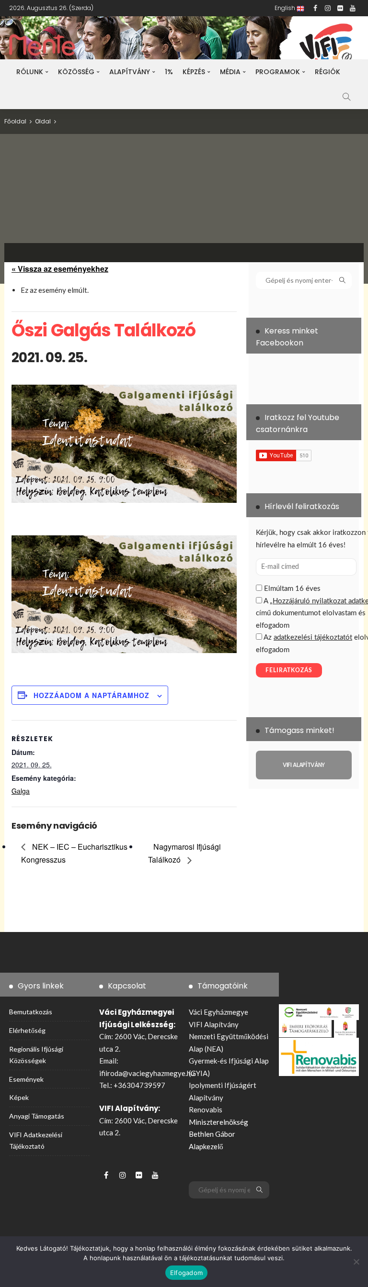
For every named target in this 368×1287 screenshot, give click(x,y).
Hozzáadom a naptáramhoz (92, 695)
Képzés (194, 72)
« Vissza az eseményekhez (60, 268)
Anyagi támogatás (36, 1116)
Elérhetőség (27, 1030)
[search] (346, 96)
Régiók (327, 72)
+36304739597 (139, 1085)
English (286, 8)
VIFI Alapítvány (214, 1024)
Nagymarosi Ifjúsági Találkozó (184, 853)
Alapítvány (129, 72)
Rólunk (29, 72)
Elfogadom (186, 1272)
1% (169, 72)
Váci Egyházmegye (218, 1012)
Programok (277, 72)
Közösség (76, 72)
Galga (21, 791)
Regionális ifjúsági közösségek (36, 1055)
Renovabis (205, 1109)
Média (230, 72)
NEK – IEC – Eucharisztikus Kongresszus (74, 853)
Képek (19, 1097)
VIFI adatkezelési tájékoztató (35, 1140)
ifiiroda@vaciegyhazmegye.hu (147, 1073)
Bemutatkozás (30, 1012)
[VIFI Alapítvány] (304, 765)
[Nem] (356, 1261)
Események (26, 1079)
